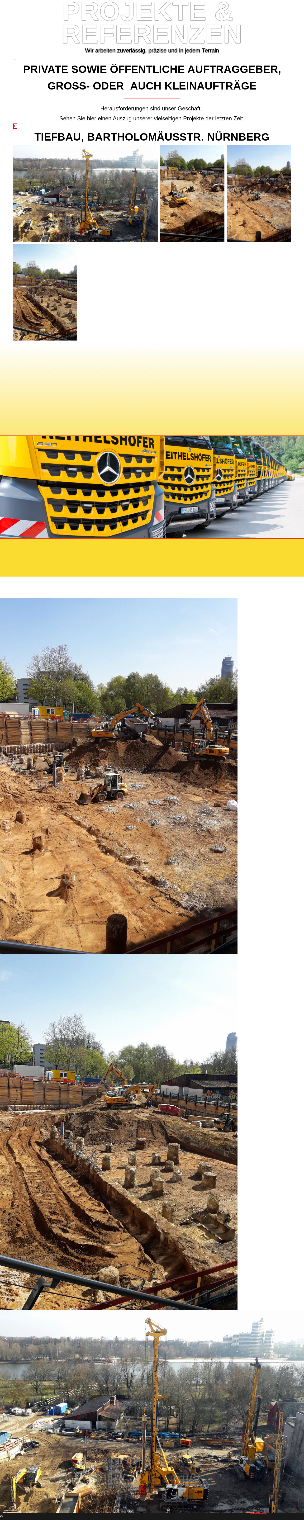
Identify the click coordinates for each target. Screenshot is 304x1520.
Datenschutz (72, 546)
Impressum (37, 546)
